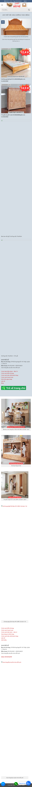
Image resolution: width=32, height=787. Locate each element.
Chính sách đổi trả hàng (7, 373)
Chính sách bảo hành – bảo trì (9, 632)
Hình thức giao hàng (6, 379)
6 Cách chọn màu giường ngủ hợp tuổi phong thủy (16, 36)
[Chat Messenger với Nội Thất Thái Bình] (3, 784)
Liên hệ (3, 381)
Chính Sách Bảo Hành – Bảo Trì (9, 371)
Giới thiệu (4, 640)
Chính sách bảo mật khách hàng (9, 375)
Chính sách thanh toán (7, 377)
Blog (2, 383)
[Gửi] (29, 9)
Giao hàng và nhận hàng (7, 634)
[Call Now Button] (16, 783)
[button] (2, 5)
